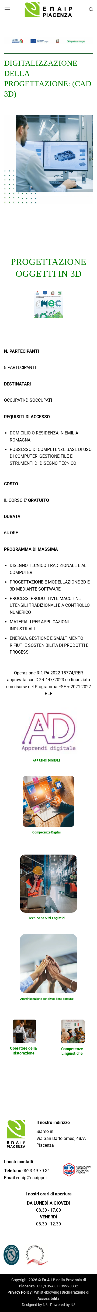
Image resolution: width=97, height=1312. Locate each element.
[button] (7, 9)
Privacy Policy (20, 1292)
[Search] (91, 9)
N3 (45, 1305)
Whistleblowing (46, 1292)
